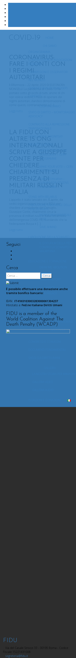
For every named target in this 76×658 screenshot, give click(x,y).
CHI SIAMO (50, 46)
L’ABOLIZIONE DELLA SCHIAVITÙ (48, 237)
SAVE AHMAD (48, 227)
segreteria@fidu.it (16, 656)
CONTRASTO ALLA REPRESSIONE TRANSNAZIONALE (49, 126)
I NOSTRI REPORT (50, 279)
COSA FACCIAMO (50, 106)
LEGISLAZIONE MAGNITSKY (45, 136)
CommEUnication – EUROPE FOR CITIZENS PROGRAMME (54, 183)
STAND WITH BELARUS (42, 197)
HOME (50, 38)
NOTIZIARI (46, 307)
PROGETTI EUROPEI (40, 144)
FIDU (10, 640)
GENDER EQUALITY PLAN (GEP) (47, 88)
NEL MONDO (36, 80)
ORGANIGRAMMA (39, 52)
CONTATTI (34, 96)
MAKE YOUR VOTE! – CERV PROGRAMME (56, 169)
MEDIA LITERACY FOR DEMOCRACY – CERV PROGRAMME (53, 154)
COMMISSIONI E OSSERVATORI (48, 72)
